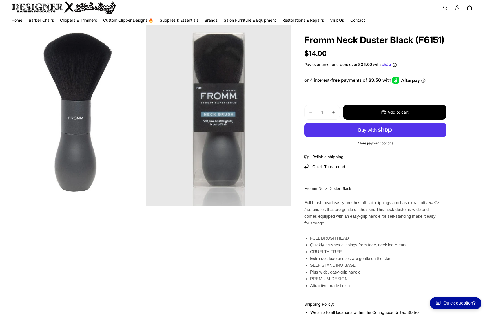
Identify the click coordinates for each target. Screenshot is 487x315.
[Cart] (469, 8)
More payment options (375, 143)
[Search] (445, 8)
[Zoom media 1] (72, 115)
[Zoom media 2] (218, 115)
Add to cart (398, 112)
